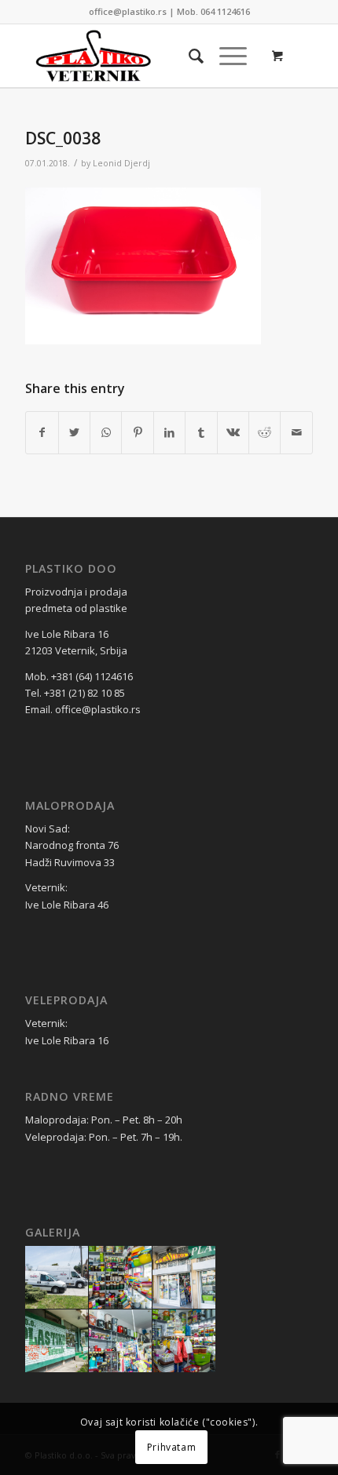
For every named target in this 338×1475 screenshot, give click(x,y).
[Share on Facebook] (41, 432)
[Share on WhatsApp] (105, 432)
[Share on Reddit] (264, 432)
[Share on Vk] (233, 432)
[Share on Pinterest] (137, 432)
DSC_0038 (63, 138)
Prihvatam (171, 1447)
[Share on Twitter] (74, 432)
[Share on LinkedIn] (169, 432)
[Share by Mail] (296, 432)
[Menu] (225, 55)
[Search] (188, 55)
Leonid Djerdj (121, 163)
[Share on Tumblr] (201, 432)
